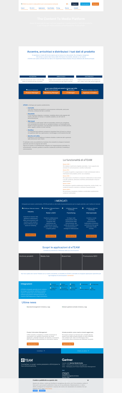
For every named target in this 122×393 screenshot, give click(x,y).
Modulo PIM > (66, 170)
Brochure (95, 4)
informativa (48, 388)
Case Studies (50, 8)
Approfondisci (32, 344)
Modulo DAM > (67, 164)
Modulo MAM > (66, 189)
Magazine (74, 4)
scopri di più (30, 235)
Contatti (76, 8)
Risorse (67, 8)
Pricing (58, 8)
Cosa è (22, 8)
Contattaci (70, 275)
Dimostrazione (85, 4)
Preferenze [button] (42, 390)
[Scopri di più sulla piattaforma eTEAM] (61, 74)
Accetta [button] (35, 390)
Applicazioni (42, 8)
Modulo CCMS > (67, 183)
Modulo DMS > (66, 176)
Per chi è (32, 8)
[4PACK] (27, 360)
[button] (67, 4)
